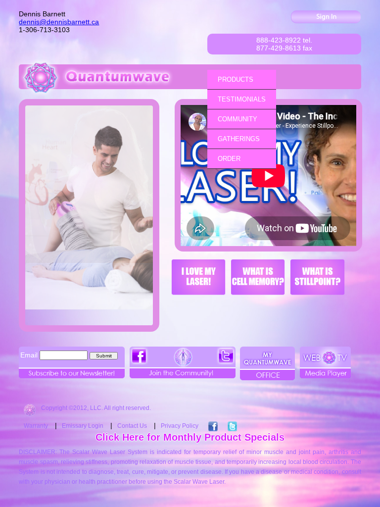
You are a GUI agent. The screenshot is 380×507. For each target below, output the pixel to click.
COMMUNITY (237, 119)
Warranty (36, 425)
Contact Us (132, 425)
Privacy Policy (179, 425)
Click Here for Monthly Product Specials (190, 437)
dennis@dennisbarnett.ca (59, 22)
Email (29, 355)
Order (229, 158)
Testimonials (242, 99)
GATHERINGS (239, 139)
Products (235, 79)
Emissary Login (82, 425)
